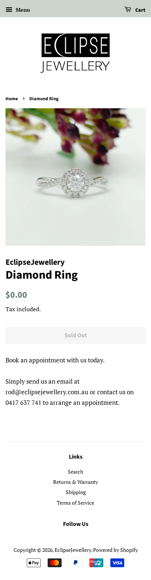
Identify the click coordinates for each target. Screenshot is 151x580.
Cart (140, 10)
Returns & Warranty (75, 481)
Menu (22, 9)
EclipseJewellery (73, 549)
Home (11, 98)
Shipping (76, 492)
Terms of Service (75, 502)
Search (75, 471)
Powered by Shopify (115, 549)
